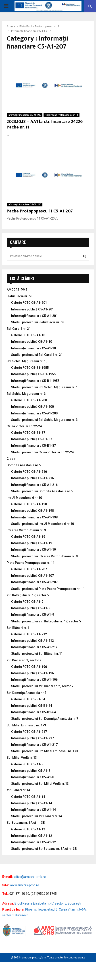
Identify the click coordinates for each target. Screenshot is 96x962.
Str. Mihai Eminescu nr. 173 (26, 725)
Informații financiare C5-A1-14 (33, 809)
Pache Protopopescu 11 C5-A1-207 (40, 211)
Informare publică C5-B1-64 (31, 705)
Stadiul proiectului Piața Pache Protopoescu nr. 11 (48, 589)
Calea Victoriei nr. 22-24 (24, 426)
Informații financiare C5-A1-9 (32, 614)
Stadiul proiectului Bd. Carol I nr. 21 (37, 355)
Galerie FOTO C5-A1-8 (27, 764)
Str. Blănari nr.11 (19, 628)
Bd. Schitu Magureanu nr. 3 (26, 393)
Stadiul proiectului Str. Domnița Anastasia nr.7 (44, 718)
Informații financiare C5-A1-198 (34, 517)
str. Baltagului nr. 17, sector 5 (28, 595)
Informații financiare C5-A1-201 (34, 316)
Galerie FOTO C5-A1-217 (29, 732)
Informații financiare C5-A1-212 (34, 647)
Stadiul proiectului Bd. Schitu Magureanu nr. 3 (44, 420)
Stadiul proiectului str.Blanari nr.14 (36, 816)
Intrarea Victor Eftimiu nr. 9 (26, 530)
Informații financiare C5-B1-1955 (35, 381)
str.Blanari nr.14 (18, 790)
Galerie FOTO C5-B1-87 (28, 432)
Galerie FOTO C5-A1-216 (29, 471)
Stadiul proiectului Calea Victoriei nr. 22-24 (42, 452)
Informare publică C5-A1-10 (31, 341)
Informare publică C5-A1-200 (32, 406)
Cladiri (12, 459)
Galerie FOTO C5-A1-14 (28, 797)
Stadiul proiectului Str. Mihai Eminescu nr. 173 (44, 751)
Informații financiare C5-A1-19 (33, 549)
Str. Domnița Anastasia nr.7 (26, 693)
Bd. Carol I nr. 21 (19, 328)
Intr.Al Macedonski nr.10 (24, 497)
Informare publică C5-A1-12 (31, 836)
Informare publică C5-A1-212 (32, 640)
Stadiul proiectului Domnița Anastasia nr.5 (42, 491)
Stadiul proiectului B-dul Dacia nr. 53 (37, 322)
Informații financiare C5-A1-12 (33, 842)
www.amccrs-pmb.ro (24, 885)
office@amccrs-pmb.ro (29, 876)
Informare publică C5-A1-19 (31, 543)
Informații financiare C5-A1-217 (34, 744)
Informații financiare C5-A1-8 (32, 777)
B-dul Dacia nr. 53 (19, 296)
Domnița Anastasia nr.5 (24, 465)
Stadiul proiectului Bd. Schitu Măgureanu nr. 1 (44, 387)
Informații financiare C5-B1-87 (33, 445)
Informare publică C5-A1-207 (32, 575)
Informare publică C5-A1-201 (32, 309)
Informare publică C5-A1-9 (30, 608)
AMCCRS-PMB (17, 289)
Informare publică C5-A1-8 (30, 770)
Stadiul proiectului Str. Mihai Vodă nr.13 (40, 783)
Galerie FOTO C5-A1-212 (29, 634)
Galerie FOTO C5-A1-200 (29, 400)
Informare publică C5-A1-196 (32, 673)
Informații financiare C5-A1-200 (34, 413)
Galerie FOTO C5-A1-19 (28, 536)
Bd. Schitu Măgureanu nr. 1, (26, 361)
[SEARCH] (84, 256)
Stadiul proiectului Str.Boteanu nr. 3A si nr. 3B (44, 848)
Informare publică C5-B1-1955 (33, 374)
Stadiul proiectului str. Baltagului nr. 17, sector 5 (46, 621)
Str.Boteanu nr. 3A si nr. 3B (26, 822)
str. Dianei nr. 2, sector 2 (24, 660)
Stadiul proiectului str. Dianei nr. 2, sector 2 (42, 686)
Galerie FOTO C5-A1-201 (29, 302)
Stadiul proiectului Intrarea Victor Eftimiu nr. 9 (44, 556)
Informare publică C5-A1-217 (32, 738)
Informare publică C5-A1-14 (31, 803)
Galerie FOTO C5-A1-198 (29, 504)
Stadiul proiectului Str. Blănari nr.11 (37, 653)
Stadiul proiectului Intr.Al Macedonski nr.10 (42, 524)
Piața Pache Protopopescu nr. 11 (61, 115)
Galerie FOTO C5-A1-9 (27, 601)
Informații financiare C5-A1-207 (24, 115)
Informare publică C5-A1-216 (32, 478)
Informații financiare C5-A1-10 (33, 348)
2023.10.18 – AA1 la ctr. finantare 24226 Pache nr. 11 (45, 124)
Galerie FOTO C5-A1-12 (28, 829)
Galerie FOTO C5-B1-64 (28, 699)
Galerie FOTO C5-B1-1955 (30, 367)
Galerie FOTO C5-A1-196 (29, 667)
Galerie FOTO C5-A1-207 (29, 569)
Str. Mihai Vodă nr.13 (22, 757)
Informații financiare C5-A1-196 (34, 679)
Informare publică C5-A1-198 (32, 510)
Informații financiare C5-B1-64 (33, 712)
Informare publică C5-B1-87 (31, 439)
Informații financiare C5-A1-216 (34, 485)
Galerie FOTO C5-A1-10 (28, 335)
